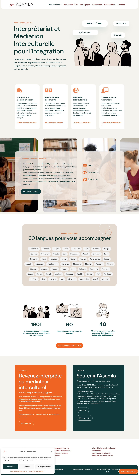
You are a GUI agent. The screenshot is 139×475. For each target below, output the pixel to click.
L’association (109, 5)
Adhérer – (57, 450)
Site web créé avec (103, 469)
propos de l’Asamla (61, 448)
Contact (121, 5)
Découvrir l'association (69, 345)
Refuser (27, 467)
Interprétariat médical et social (103, 448)
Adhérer (82, 410)
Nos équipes (85, 5)
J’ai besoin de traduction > (54, 122)
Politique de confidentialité (18, 471)
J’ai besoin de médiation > (82, 122)
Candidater (26, 423)
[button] (51, 452)
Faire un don (84, 418)
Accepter (10, 467)
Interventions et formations (102, 456)
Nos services (54, 5)
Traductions (96, 450)
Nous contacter (128, 471)
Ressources (97, 5)
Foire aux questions (60, 453)
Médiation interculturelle (101, 453)
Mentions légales (57, 469)
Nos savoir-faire (71, 5)
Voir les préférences (44, 467)
